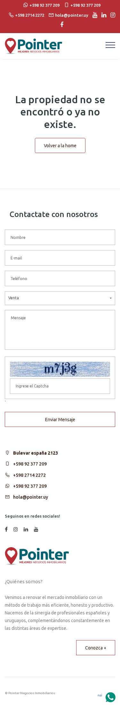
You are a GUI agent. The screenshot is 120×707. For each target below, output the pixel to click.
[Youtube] (93, 15)
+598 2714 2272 (29, 475)
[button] (60, 298)
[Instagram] (111, 15)
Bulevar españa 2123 (35, 453)
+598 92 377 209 (30, 464)
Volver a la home (60, 145)
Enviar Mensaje (60, 419)
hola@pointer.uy (30, 497)
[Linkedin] (102, 15)
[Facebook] (60, 25)
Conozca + (95, 647)
